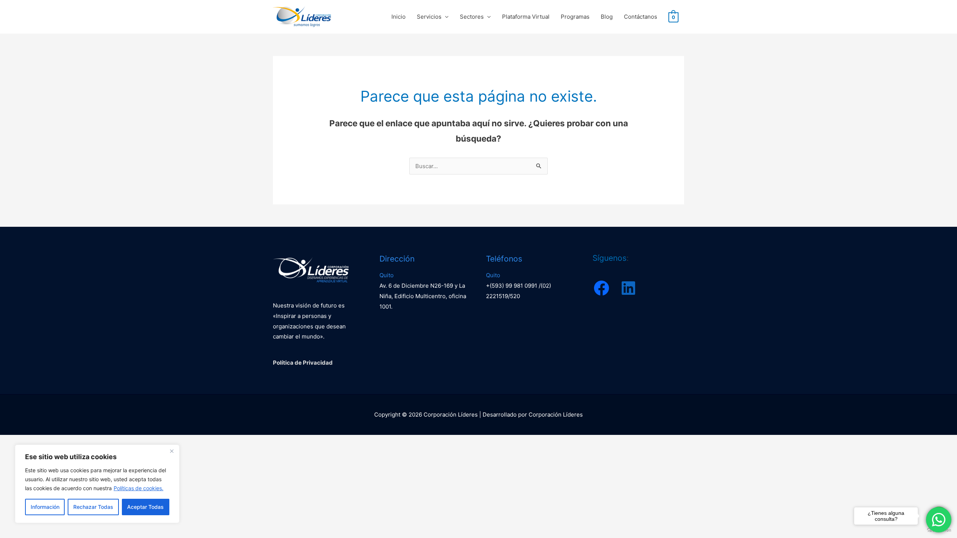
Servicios (429, 16)
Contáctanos (640, 16)
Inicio (398, 16)
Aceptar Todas (145, 507)
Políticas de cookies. (138, 488)
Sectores (472, 16)
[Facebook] (601, 288)
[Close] (171, 450)
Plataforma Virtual (526, 16)
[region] (97, 484)
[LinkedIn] (628, 288)
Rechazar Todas (93, 507)
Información (45, 507)
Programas (575, 16)
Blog (607, 16)
